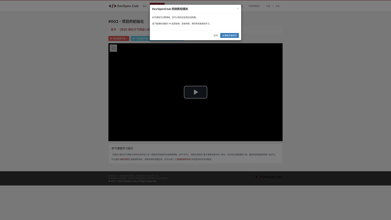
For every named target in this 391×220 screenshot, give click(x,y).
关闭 (216, 35)
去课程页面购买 (229, 35)
